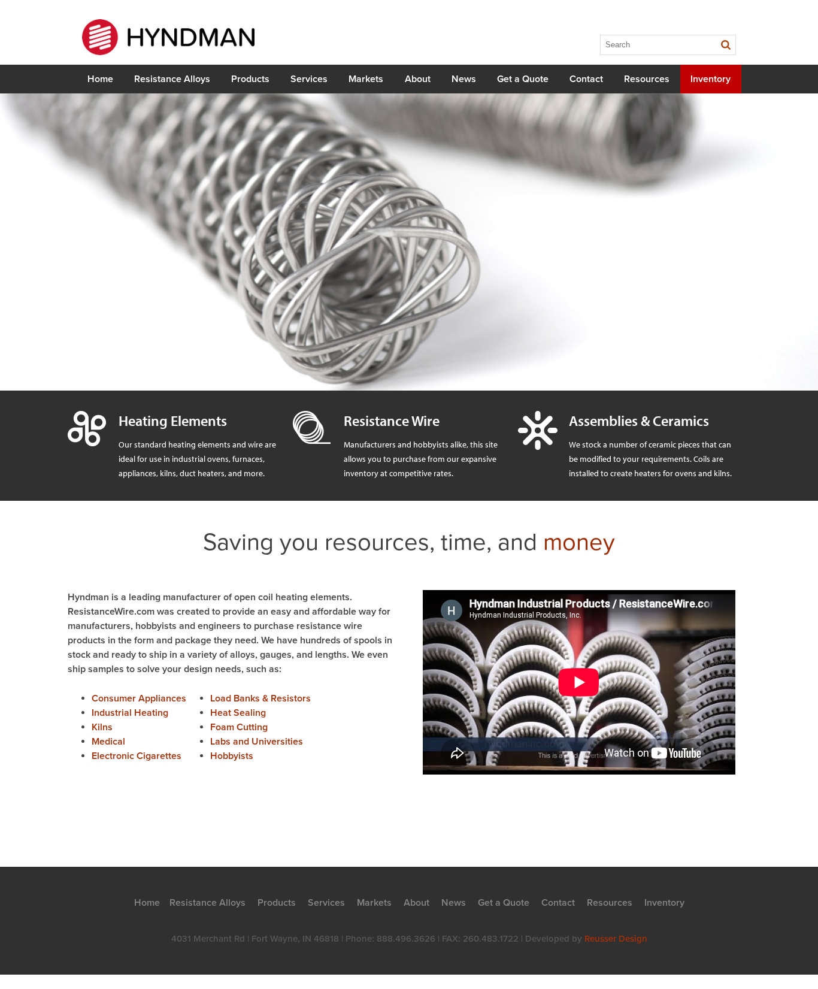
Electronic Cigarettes (136, 756)
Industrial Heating (130, 713)
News (464, 79)
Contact (586, 79)
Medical (108, 742)
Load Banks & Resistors (260, 698)
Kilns (102, 727)
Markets (366, 79)
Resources (646, 79)
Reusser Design (615, 938)
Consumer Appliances (139, 698)
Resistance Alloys (172, 79)
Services (309, 79)
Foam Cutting (239, 727)
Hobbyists (231, 756)
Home (100, 79)
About (418, 79)
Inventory (710, 79)
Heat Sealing (238, 713)
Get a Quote (523, 79)
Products (250, 79)
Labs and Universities (256, 742)
